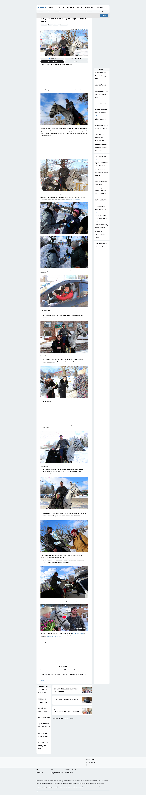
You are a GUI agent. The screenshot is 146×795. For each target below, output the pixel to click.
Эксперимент (49, 11)
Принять (104, 15)
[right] (108, 11)
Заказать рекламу (89, 7)
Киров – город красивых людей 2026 (71, 11)
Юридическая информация (40, 774)
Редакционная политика (69, 772)
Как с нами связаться (39, 772)
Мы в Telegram (70, 7)
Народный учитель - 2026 (87, 11)
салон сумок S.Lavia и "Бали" (54, 636)
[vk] (42, 642)
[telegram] (46, 642)
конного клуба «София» (78, 633)
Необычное (44, 24)
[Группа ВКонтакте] (52, 59)
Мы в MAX (79, 7)
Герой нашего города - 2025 (101, 11)
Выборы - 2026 (99, 7)
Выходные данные (54, 774)
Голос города (57, 11)
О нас (37, 769)
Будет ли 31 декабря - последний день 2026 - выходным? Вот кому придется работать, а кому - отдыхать (62, 670)
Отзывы (52, 769)
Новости (51, 7)
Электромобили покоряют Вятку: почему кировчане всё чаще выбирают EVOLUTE (58, 679)
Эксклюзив (40, 11)
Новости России (60, 7)
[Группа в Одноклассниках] (89, 762)
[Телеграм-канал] (92, 762)
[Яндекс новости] (76, 59)
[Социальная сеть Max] (76, 61)
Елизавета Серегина (83, 29)
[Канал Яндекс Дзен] (52, 61)
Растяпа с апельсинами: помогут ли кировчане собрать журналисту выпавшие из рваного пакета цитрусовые (63, 675)
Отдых (49, 24)
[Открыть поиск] (106, 7)
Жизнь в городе (63, 24)
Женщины (55, 24)
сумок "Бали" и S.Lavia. (74, 199)
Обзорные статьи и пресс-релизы (70, 769)
